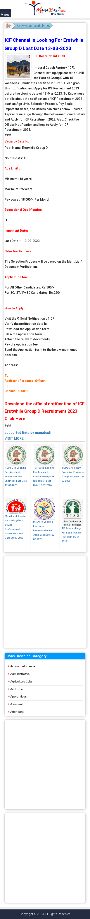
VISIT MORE (14, 438)
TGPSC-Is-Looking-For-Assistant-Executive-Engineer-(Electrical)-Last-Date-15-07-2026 (44, 476)
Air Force (16, 689)
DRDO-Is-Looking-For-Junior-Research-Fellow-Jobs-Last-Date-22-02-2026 (44, 530)
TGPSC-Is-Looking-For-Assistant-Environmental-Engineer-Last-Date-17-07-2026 (16, 476)
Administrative (20, 674)
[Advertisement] (45, 602)
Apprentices (18, 696)
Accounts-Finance (22, 666)
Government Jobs (33, 25)
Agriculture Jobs (21, 681)
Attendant (17, 711)
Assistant (16, 704)
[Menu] (4, 11)
